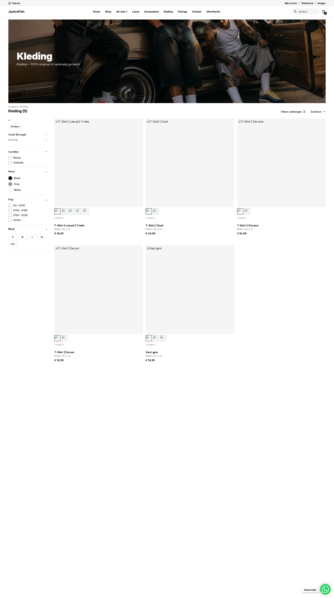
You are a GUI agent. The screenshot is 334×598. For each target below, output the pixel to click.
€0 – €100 (19, 205)
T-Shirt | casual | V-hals (69, 225)
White (17, 190)
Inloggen (321, 3)
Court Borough (27, 134)
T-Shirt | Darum (64, 352)
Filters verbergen (291, 111)
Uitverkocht (213, 11)
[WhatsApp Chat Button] (325, 589)
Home (96, 11)
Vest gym (152, 352)
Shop (108, 11)
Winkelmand (307, 3)
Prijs (27, 199)
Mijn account (291, 3)
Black (17, 178)
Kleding (168, 11)
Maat (27, 229)
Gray (16, 184)
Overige (182, 11)
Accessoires (151, 11)
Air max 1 (122, 11)
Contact (196, 11)
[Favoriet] (138, 123)
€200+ (17, 220)
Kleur (27, 171)
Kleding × (15, 126)
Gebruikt (18, 162)
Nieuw (17, 157)
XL (42, 237)
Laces (135, 11)
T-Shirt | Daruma (248, 225)
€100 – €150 (20, 210)
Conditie (27, 151)
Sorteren (316, 111)
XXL (13, 244)
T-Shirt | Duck (155, 225)
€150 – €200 (20, 215)
